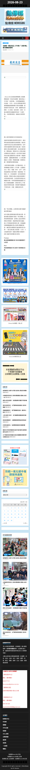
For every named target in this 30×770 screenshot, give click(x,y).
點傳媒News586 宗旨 (15, 754)
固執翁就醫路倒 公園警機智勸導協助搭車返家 (14, 420)
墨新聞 (4, 740)
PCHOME (5, 722)
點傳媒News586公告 (21, 759)
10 (15, 511)
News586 (5, 49)
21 (4, 517)
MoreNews (25, 766)
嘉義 (5, 604)
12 (22, 511)
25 (18, 517)
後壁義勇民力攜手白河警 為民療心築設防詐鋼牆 (15, 390)
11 (18, 511)
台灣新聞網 (5, 737)
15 (8, 514)
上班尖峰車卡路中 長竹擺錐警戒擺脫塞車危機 (14, 415)
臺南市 (10, 554)
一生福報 (5, 746)
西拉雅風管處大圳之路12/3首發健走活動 (14, 248)
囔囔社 (4, 749)
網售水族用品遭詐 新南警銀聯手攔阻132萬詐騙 (15, 400)
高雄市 (7, 43)
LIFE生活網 (5, 728)
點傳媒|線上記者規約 (8, 759)
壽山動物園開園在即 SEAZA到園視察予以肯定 (14, 240)
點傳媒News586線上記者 (15, 756)
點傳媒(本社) (6, 719)
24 (15, 517)
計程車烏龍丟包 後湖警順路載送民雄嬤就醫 (14, 425)
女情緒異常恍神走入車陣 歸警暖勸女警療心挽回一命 (15, 571)
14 (4, 514)
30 (11, 520)
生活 (4, 43)
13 (25, 511)
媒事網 (4, 731)
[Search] (22, 38)
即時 (27, 38)
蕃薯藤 (4, 725)
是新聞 (4, 743)
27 (25, 517)
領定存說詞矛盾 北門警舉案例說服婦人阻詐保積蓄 (15, 621)
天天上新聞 (5, 734)
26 (22, 517)
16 (11, 514)
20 (25, 514)
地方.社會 (5, 554)
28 (4, 520)
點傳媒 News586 (15, 23)
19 (22, 514)
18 (18, 514)
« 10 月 (5, 523)
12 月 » (25, 523)
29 (8, 520)
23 (11, 517)
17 (15, 514)
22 (8, 517)
